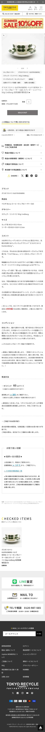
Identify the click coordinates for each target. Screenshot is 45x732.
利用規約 (26, 669)
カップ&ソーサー (8, 72)
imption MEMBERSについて (10, 655)
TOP (3, 502)
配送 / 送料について (8, 650)
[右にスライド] (27, 68)
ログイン (26, 646)
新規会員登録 (6, 646)
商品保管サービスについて (32, 650)
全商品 (31, 79)
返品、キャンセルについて (34, 135)
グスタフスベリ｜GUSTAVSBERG (29, 72)
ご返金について (7, 661)
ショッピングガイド (7, 135)
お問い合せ (5, 677)
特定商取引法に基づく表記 (10, 671)
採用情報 (26, 677)
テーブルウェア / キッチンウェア (14, 79)
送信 (39, 633)
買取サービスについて (30, 661)
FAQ (3, 665)
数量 (23, 102)
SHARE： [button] (15, 175)
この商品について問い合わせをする (16, 122)
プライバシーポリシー (30, 665)
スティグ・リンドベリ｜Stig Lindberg (16, 76)
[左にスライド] (17, 68)
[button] (2, 2)
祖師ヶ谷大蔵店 (29, 82)
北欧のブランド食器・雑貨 (11, 82)
